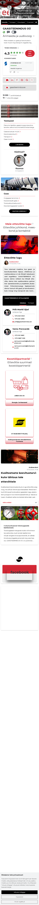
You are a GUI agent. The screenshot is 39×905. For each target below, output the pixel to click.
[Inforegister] (32, 80)
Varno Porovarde (20, 329)
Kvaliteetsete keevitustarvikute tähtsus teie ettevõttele (19, 477)
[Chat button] (28, 3)
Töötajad (12, 22)
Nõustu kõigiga (19, 892)
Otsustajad (21, 22)
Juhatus (23, 303)
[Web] (7, 80)
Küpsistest (19, 897)
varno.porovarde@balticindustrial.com (24, 342)
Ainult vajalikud (19, 902)
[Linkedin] (12, 80)
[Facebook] (17, 80)
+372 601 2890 (19, 319)
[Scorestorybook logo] (2, 3)
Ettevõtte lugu (13, 257)
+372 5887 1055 (19, 338)
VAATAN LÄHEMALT (19, 211)
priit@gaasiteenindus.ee (23, 322)
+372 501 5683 (19, 335)
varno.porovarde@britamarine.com (24, 347)
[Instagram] (22, 80)
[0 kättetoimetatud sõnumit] (8, 32)
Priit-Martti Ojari (20, 309)
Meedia (4, 22)
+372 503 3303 (19, 316)
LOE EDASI (19, 144)
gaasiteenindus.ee (17, 87)
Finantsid (30, 22)
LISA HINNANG (30, 53)
